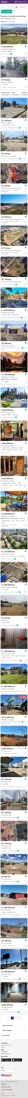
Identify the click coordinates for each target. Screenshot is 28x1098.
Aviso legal (4, 1084)
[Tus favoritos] (16, 2)
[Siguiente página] (19, 1018)
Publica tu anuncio (5, 1053)
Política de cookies (6, 1087)
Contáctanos (4, 1051)
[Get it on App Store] (17, 1060)
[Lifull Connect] (8, 1096)
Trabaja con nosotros (6, 1045)
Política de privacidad (6, 1089)
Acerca (3, 1047)
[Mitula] (5, 2)
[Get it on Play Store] (6, 1060)
